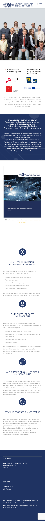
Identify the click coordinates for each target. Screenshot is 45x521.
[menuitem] (36, 4)
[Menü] (40, 4)
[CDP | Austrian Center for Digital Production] (18, 4)
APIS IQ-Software (29, 505)
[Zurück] (2, 34)
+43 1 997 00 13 (8, 487)
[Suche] (36, 4)
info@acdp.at (7, 489)
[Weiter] (43, 34)
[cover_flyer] (22, 192)
